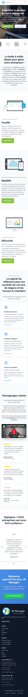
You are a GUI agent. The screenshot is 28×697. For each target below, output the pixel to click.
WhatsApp (4, 656)
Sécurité (7, 693)
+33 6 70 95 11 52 (5, 682)
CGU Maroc (13, 693)
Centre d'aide (5, 650)
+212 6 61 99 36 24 (6, 669)
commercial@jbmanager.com (8, 672)
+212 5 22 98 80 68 (6, 667)
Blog (3, 652)
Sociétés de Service (6, 640)
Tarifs (3, 630)
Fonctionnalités (5, 628)
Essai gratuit (4, 632)
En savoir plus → (8, 324)
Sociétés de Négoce (6, 642)
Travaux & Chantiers (6, 644)
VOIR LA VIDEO (20, 26)
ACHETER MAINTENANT (14, 596)
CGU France (20, 693)
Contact (3, 654)
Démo (3, 634)
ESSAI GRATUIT (7, 26)
